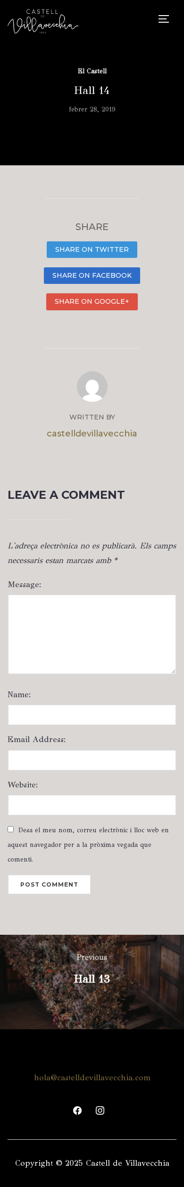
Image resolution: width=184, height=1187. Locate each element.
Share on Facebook (92, 275)
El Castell (92, 71)
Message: (25, 584)
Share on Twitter (92, 249)
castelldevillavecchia (92, 433)
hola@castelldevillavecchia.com (92, 1078)
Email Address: (37, 739)
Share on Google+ (92, 301)
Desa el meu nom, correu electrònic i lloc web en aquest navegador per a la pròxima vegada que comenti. (88, 844)
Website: (23, 785)
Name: (19, 695)
